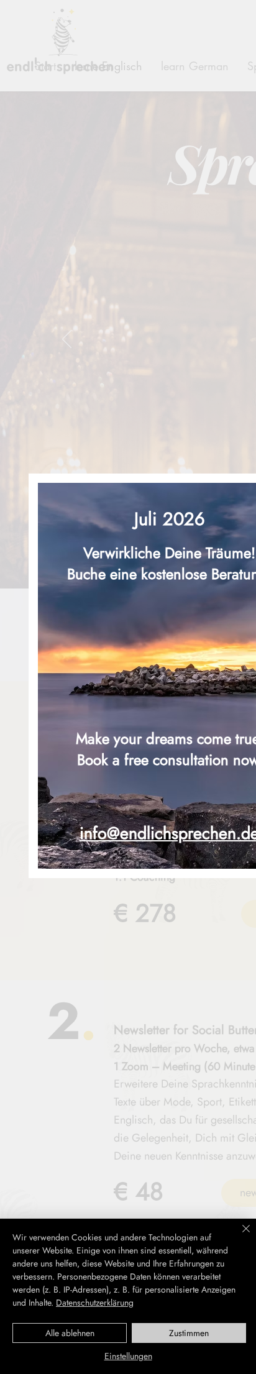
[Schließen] (239, 1236)
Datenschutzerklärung (95, 1302)
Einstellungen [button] (128, 1356)
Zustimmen (189, 1333)
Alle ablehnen (69, 1333)
